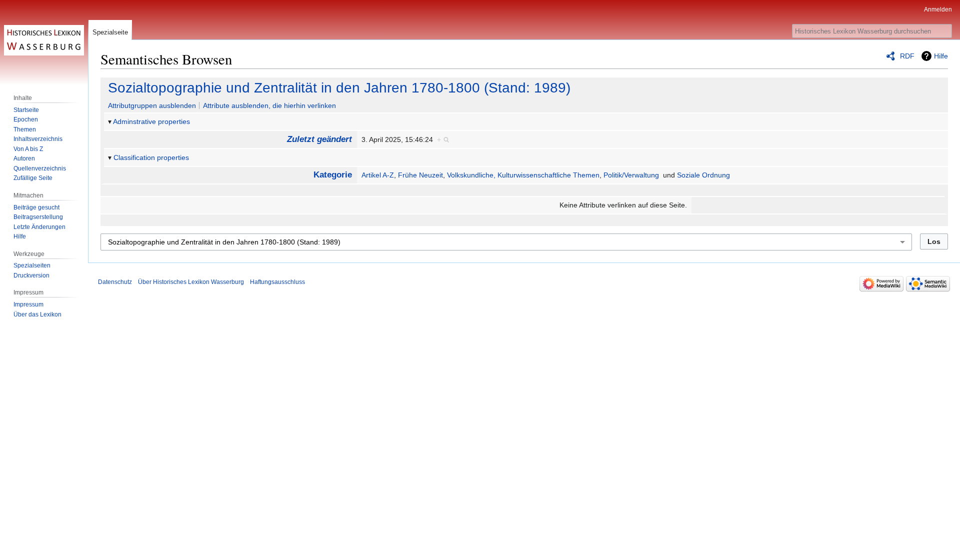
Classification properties (151, 158)
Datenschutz (115, 282)
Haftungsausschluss (277, 282)
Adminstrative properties (151, 122)
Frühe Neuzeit (420, 175)
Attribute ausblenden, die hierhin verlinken (269, 106)
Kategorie (333, 175)
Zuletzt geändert (319, 139)
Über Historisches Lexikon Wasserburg (191, 282)
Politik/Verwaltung (631, 175)
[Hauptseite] (44, 40)
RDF (907, 56)
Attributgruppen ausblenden (152, 106)
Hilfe (941, 56)
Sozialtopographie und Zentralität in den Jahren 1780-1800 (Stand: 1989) (339, 88)
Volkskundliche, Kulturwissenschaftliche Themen (523, 175)
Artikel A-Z (378, 175)
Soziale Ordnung (703, 175)
